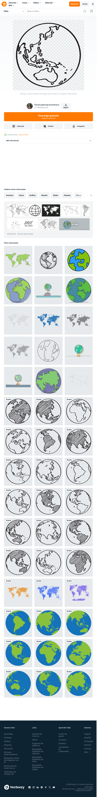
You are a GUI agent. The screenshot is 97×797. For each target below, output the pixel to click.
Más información (12, 141)
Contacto (61, 740)
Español (85, 737)
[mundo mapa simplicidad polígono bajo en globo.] (18, 623)
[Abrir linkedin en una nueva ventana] (38, 788)
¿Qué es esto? (23, 135)
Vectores (12, 3)
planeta (67, 195)
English (85, 734)
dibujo (79, 195)
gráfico (32, 195)
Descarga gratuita (48, 116)
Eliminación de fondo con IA (10, 767)
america (9, 195)
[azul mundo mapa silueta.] (48, 320)
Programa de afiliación (36, 744)
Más (10, 5)
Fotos (24, 3)
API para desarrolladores (10, 753)
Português (86, 741)
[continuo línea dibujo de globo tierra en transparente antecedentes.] (48, 351)
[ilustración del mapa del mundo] (79, 320)
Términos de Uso (84, 789)
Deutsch (85, 745)
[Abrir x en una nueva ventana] (50, 788)
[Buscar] (84, 11)
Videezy (7, 741)
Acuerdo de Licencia (36, 735)
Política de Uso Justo (81, 792)
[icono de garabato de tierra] (79, 260)
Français (85, 748)
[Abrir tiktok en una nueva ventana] (46, 788)
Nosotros (61, 743)
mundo (44, 195)
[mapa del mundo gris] (18, 320)
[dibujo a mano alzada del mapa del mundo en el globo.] (18, 411)
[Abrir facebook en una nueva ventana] (30, 788)
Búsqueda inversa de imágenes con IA (11, 760)
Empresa (7, 745)
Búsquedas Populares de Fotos (37, 759)
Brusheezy (8, 734)
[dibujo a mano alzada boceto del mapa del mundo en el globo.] (48, 502)
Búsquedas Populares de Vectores (37, 751)
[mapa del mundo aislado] (79, 381)
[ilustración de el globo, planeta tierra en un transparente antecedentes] (48, 260)
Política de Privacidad (83, 790)
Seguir (65, 107)
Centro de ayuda (61, 735)
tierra (21, 195)
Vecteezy (7, 737)
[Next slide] (87, 195)
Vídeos (36, 3)
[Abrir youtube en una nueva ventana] (54, 788)
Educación (8, 748)
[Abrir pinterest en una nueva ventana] (42, 788)
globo (55, 195)
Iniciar (84, 4)
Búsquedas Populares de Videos (37, 767)
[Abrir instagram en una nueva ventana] (34, 788)
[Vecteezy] (4, 4)
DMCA (34, 740)
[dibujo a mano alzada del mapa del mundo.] (18, 593)
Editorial (48, 3)
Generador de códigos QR (10, 773)
